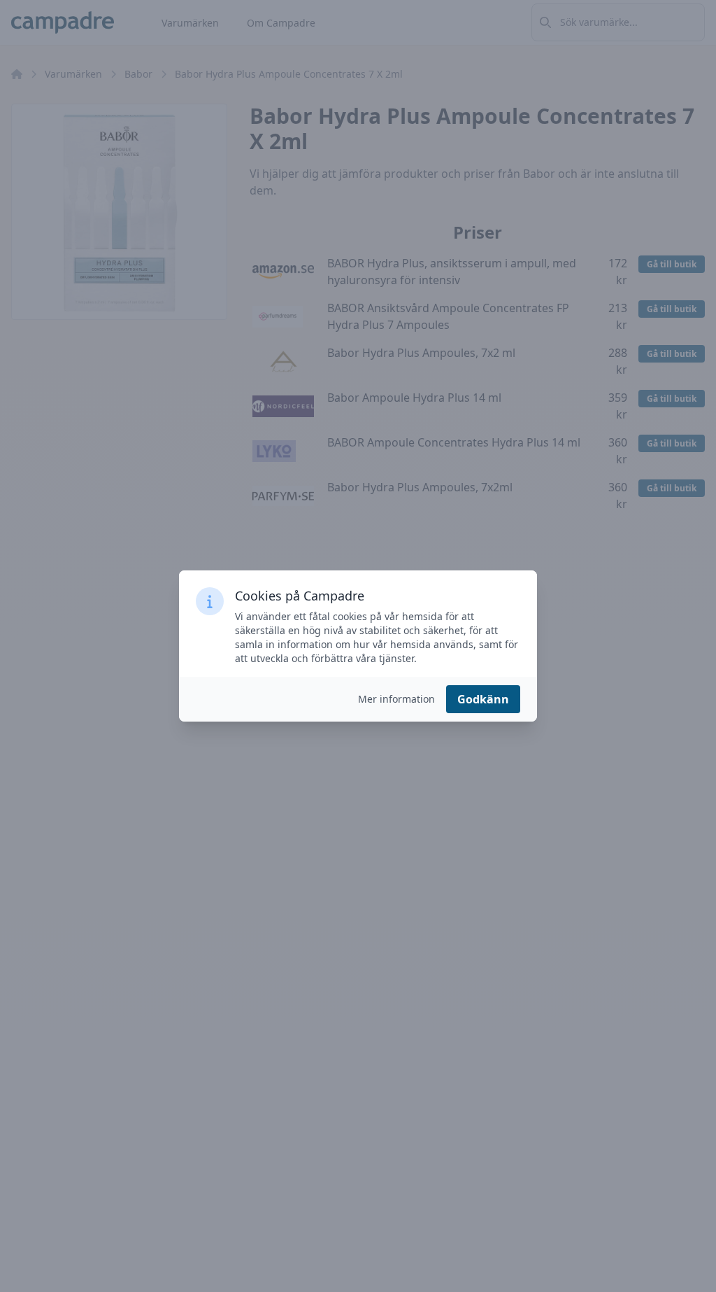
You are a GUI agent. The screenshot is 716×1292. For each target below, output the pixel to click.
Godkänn (483, 699)
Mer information (396, 698)
